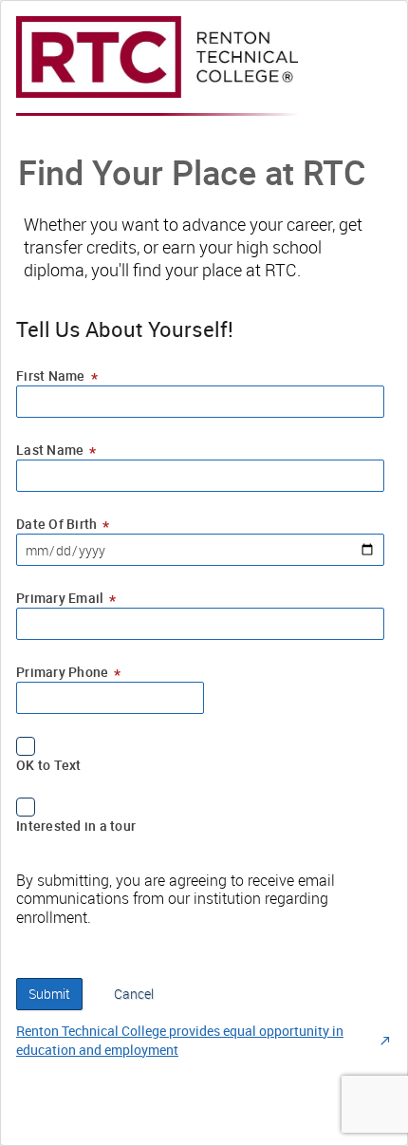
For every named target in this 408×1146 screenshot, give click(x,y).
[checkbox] (200, 746)
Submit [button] (49, 994)
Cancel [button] (134, 994)
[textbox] (200, 401)
